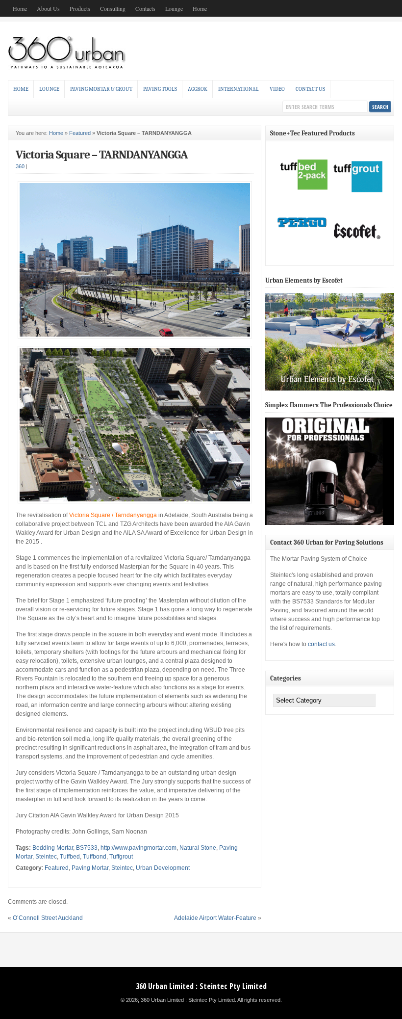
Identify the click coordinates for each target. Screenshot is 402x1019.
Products (80, 8)
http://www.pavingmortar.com (138, 847)
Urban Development (163, 867)
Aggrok (197, 89)
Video (277, 89)
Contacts (145, 8)
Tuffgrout (121, 856)
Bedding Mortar (52, 847)
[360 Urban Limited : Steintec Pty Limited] (70, 68)
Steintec (46, 856)
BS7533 (87, 847)
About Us (48, 8)
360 (20, 166)
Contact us (310, 89)
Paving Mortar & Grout (101, 89)
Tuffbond (94, 856)
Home (20, 8)
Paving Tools (160, 89)
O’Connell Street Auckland (48, 917)
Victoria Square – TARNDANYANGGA (102, 154)
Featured (80, 133)
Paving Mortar (90, 867)
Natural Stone (197, 847)
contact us (321, 644)
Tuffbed (70, 856)
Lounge (174, 8)
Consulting (113, 8)
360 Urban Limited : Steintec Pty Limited (201, 986)
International (238, 89)
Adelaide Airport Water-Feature (215, 917)
